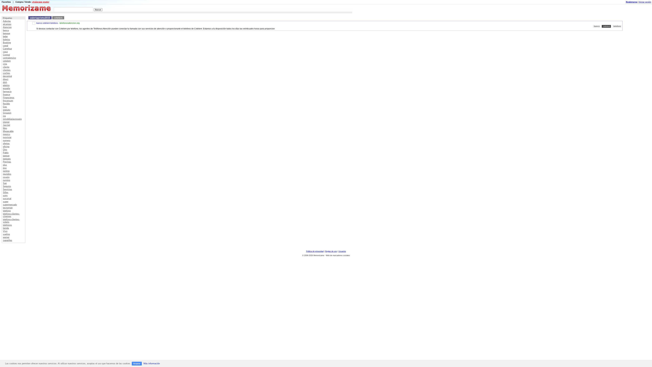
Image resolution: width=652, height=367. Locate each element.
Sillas (5, 192)
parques (7, 159)
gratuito (6, 110)
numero (6, 140)
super (5, 201)
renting (6, 171)
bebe (5, 36)
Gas (5, 107)
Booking (7, 42)
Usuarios (342, 251)
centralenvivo (9, 58)
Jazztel (6, 125)
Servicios (7, 189)
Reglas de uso (331, 251)
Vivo (5, 231)
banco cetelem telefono (47, 23)
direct (5, 79)
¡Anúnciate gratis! (40, 2)
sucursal (7, 198)
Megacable (8, 131)
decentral (7, 76)
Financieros (8, 97)
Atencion (7, 27)
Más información (151, 363)
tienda (6, 228)
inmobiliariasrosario (12, 119)
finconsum (8, 100)
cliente (6, 67)
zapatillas (7, 240)
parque (6, 155)
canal (5, 45)
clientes (7, 70)
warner (6, 237)
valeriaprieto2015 (40, 17)
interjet (6, 122)
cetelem (7, 61)
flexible (6, 103)
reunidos (7, 174)
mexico (6, 134)
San (5, 183)
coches (6, 73)
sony (5, 195)
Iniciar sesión (645, 2)
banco (6, 30)
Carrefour (7, 48)
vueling (6, 234)
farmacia (7, 91)
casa (5, 51)
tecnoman (8, 207)
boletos (6, 39)
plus (5, 165)
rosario (6, 177)
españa (6, 88)
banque (6, 33)
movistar (7, 137)
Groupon (7, 113)
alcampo (7, 24)
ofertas (6, 143)
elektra (6, 85)
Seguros (7, 186)
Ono (5, 149)
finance (6, 94)
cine (5, 64)
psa (4, 168)
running (6, 180)
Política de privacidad (315, 251)
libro (5, 128)
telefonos (7, 225)
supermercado (10, 204)
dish (5, 82)
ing (4, 116)
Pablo (5, 152)
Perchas (7, 162)
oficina (6, 146)
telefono (7, 210)
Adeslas (7, 21)
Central (6, 55)
